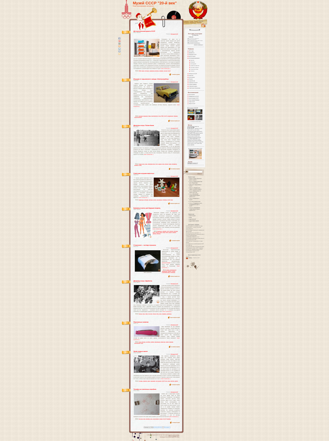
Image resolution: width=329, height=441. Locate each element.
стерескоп (172, 272)
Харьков (176, 116)
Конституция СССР (194, 98)
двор (146, 164)
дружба (201, 133)
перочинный (137, 343)
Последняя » (167, 427)
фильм (188, 144)
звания (160, 164)
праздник (199, 140)
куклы (164, 232)
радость (197, 141)
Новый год (196, 126)
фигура (158, 233)
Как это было (192, 56)
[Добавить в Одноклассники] (119, 46)
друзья (154, 313)
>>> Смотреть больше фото (195, 121)
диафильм (164, 271)
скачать (154, 233)
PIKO (140, 70)
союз (195, 143)
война (198, 129)
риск (142, 343)
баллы (140, 313)
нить (151, 419)
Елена (190, 178)
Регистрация (192, 215)
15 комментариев (175, 168)
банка (140, 164)
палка (170, 164)
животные (141, 199)
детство (150, 313)
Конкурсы (193, 22)
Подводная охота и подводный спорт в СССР (195, 205)
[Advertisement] (155, 37)
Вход (190, 217)
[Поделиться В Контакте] (119, 51)
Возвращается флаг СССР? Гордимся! (195, 247)
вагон (143, 70)
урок (169, 381)
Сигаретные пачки (194, 69)
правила (136, 165)
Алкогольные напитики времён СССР (196, 243)
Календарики (193, 63)
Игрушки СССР (174, 34)
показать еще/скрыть (198, 44)
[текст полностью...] (165, 68)
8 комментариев (176, 240)
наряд (170, 232)
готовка (140, 381)
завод (148, 381)
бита (144, 313)
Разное (191, 79)
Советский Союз (191, 129)
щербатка (169, 313)
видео (167, 270)
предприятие (154, 116)
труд (166, 381)
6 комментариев (176, 384)
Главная (186, 21)
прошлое (189, 141)
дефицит (197, 133)
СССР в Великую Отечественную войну (196, 246)
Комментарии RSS (172, 436)
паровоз (161, 70)
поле (160, 313)
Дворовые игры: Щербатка (142, 281)
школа (176, 381)
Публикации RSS (163, 436)
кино (199, 135)
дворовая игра (151, 164)
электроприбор (138, 117)
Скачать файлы (193, 84)
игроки (166, 164)
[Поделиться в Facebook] (119, 38)
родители (201, 141)
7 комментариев (176, 74)
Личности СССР (193, 73)
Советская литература (194, 88)
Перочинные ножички (140, 322)
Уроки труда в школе (140, 351)
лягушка (151, 199)
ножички (171, 342)
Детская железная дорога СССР (144, 31)
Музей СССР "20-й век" (155, 3)
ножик (167, 342)
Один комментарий (175, 317)
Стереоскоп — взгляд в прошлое (144, 245)
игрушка (147, 70)
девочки (164, 231)
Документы (191, 52)
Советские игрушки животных (143, 173)
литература (194, 137)
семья (188, 143)
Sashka (177, 434)
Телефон (168, 419)
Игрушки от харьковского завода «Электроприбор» (151, 79)
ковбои (152, 342)
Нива (149, 116)
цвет (172, 199)
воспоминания (190, 131)
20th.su (170, 435)
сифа (140, 165)
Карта (196, 21)
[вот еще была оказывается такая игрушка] (199, 114)
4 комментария (176, 422)
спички (161, 419)
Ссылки (199, 22)
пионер (195, 140)
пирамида (174, 164)
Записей (192, 219)
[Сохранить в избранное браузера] (119, 54)
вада (143, 164)
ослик (154, 199)
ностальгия (158, 381)
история (196, 136)
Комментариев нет (175, 120)
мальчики (153, 381)
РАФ (162, 116)
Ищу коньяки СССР (191, 252)
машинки (145, 116)
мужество (163, 342)
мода (167, 232)
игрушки (146, 199)
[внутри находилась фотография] (191, 120)
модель (157, 70)
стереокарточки (166, 272)
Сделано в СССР (193, 82)
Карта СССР (192, 103)
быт (195, 129)
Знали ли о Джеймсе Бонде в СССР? (195, 249)
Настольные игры (196, 201)
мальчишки (157, 342)
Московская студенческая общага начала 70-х (194, 195)
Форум (201, 21)
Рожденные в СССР (194, 96)
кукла (160, 232)
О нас (191, 21)
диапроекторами (166, 262)
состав (165, 70)
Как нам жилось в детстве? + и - (194, 232)
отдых (199, 138)
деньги (200, 131)
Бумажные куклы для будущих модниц (146, 208)
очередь (189, 140)
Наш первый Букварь (194, 100)
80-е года (191, 51)
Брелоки (192, 60)
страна (197, 143)
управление (170, 116)
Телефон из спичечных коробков (144, 389)
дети (156, 164)
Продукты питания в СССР (193, 250)
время (195, 131)
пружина (165, 199)
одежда (174, 232)
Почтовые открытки (195, 67)
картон (157, 232)
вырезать (159, 231)
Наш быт (191, 75)
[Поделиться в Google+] (119, 41)
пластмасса (159, 199)
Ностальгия (192, 77)
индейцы (148, 342)
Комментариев (194, 220)
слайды (169, 271)
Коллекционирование (194, 58)
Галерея (186, 22)
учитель (172, 381)
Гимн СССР (192, 101)
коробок (148, 419)
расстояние (156, 419)
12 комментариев (175, 346)
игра (163, 164)
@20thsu (190, 257)
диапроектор (173, 270)
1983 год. (190, 245)
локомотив (152, 70)
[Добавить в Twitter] (119, 49)
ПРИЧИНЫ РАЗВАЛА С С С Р (193, 236)
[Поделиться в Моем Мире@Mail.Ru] (119, 44)
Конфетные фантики (195, 65)
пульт (159, 116)
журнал (171, 231)
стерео (173, 271)
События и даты (193, 86)
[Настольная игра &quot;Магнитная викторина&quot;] (191, 114)
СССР (168, 70)
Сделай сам (192, 81)
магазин (199, 137)
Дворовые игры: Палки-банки (143, 125)
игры (154, 232)
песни (192, 140)
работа (193, 141)
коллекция (189, 137)
